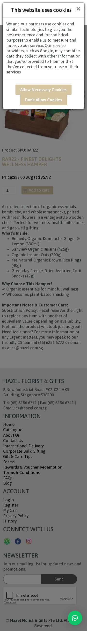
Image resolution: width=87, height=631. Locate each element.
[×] (75, 618)
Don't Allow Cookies (43, 99)
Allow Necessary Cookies (43, 89)
